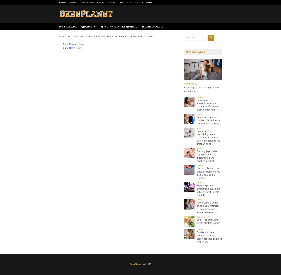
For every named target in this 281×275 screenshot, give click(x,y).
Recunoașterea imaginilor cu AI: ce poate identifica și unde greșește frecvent (208, 105)
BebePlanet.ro (137, 264)
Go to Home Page (72, 48)
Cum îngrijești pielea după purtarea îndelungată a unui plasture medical (207, 156)
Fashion (100, 3)
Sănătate (139, 3)
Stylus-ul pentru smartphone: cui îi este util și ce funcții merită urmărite (208, 190)
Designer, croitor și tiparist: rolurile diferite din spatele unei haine (208, 120)
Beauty (199, 128)
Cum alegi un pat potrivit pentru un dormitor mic (201, 89)
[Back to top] (272, 266)
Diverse (149, 3)
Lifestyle (62, 3)
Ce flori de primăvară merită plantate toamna (208, 221)
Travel (129, 3)
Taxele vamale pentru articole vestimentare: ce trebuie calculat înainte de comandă (208, 207)
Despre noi (90, 27)
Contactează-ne (153, 27)
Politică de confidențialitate (120, 27)
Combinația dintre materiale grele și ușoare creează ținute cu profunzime (209, 237)
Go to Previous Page (73, 44)
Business (73, 3)
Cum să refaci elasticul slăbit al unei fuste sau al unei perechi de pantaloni (208, 173)
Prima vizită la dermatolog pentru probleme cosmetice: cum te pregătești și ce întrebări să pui (208, 137)
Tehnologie (111, 3)
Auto (121, 3)
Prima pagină (69, 27)
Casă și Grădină (87, 3)
